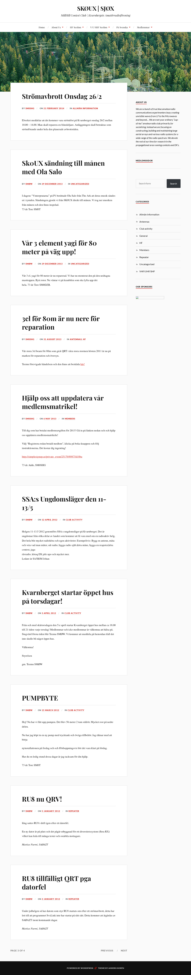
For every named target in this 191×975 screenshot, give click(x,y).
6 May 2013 (50, 418)
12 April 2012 (49, 520)
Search (173, 183)
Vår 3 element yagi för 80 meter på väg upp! (59, 247)
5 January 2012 (51, 811)
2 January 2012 (51, 899)
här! (82, 364)
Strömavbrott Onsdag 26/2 (62, 96)
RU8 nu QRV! (42, 798)
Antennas (76, 339)
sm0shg (30, 108)
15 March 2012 (50, 710)
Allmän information (85, 108)
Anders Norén (116, 968)
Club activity (74, 520)
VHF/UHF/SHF (147, 271)
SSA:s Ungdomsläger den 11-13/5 (64, 503)
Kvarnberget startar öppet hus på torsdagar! (67, 596)
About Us (56, 27)
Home (42, 27)
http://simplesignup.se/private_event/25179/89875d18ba (52, 456)
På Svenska (122, 27)
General (143, 235)
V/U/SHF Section (98, 27)
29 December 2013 (52, 184)
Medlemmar (143, 27)
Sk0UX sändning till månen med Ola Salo (63, 167)
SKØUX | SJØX (95, 8)
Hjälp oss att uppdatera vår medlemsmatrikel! (63, 402)
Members (70, 418)
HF (84, 339)
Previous (107, 950)
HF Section (75, 27)
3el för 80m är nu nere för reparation (61, 322)
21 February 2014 (54, 108)
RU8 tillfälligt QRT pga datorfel (56, 882)
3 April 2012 (49, 613)
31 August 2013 (52, 339)
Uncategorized (80, 184)
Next (124, 950)
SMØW (29, 184)
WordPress (87, 968)
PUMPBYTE (40, 697)
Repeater (73, 811)
